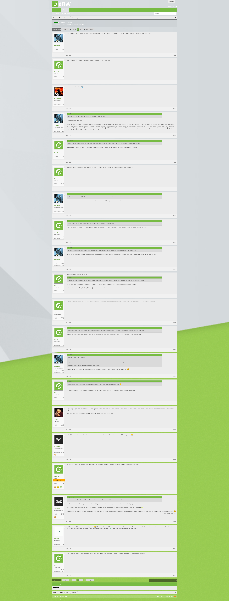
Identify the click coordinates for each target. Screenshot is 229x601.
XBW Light (56, 596)
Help (158, 596)
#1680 (174, 575)
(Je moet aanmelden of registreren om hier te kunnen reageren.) (163, 580)
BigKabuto (57, 45)
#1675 (174, 429)
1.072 (62, 542)
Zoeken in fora (59, 13)
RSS (175, 596)
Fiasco (75, 24)
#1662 (174, 81)
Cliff (55, 179)
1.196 (62, 183)
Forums (65, 9)
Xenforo (66, 596)
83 (75, 29)
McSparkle (57, 446)
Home (162, 596)
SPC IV (56, 152)
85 (80, 29)
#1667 (174, 215)
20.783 (62, 49)
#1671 (174, 322)
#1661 (174, 55)
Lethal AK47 (57, 476)
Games (63, 24)
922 (63, 424)
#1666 (174, 188)
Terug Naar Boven (169, 596)
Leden (72, 9)
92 (63, 103)
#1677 (174, 492)
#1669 (174, 269)
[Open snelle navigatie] (175, 18)
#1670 (174, 296)
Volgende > (91, 29)
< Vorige (64, 29)
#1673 (174, 376)
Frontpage (57, 9)
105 (87, 29)
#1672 (174, 349)
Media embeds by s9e (83, 599)
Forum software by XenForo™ (65, 599)
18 (63, 156)
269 (63, 76)
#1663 (174, 108)
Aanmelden (171, 1)
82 (73, 29)
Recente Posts (69, 13)
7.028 (62, 450)
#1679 (174, 548)
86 (82, 29)
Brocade (56, 538)
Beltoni (56, 419)
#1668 (174, 242)
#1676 (174, 459)
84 (77, 29)
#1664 (174, 135)
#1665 (174, 162)
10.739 (62, 483)
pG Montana (57, 98)
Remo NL (56, 72)
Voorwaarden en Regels (164, 599)
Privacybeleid (173, 599)
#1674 (174, 403)
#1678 (174, 521)
